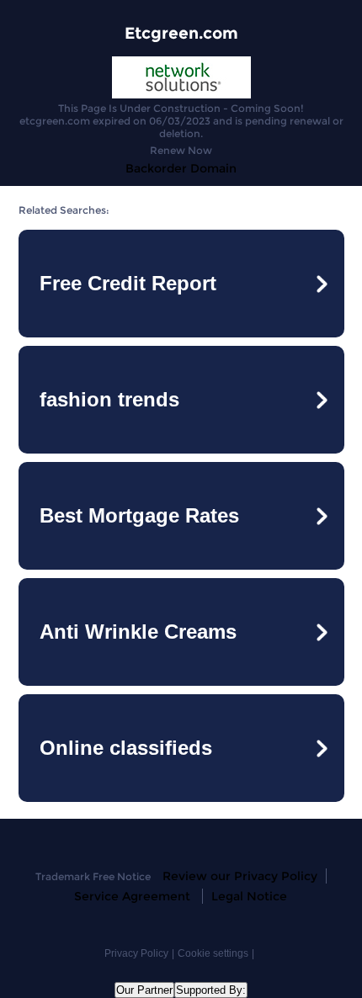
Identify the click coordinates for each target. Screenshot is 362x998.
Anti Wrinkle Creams (138, 631)
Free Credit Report (128, 283)
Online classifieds (126, 747)
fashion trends (109, 399)
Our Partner (144, 990)
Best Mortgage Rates (139, 515)
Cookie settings (213, 953)
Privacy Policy (136, 953)
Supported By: (211, 990)
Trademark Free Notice (93, 876)
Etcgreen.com (181, 33)
